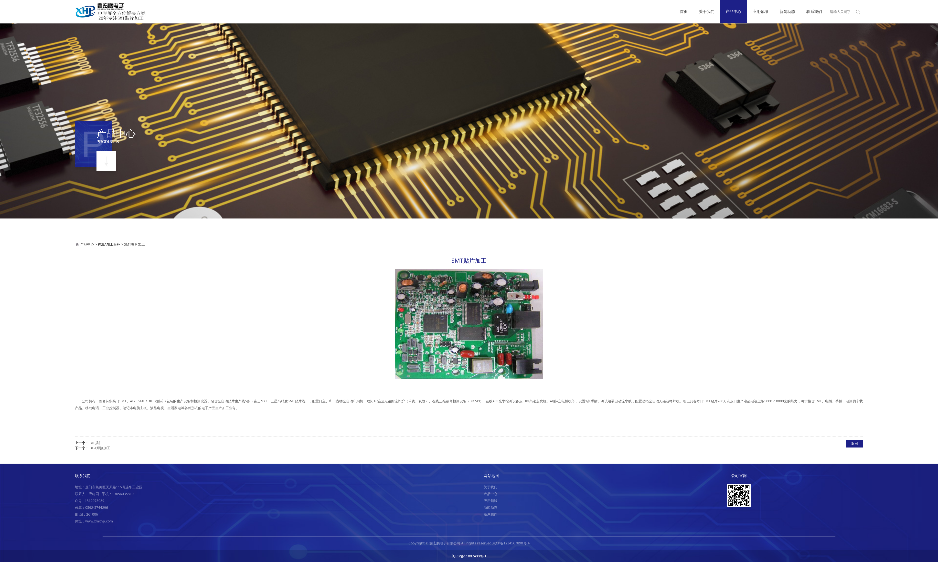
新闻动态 (787, 11)
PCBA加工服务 (109, 244)
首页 (684, 11)
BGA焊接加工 (100, 448)
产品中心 (733, 11)
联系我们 (814, 11)
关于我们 (706, 11)
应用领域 (760, 11)
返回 (854, 443)
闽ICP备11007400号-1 (469, 556)
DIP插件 (96, 442)
